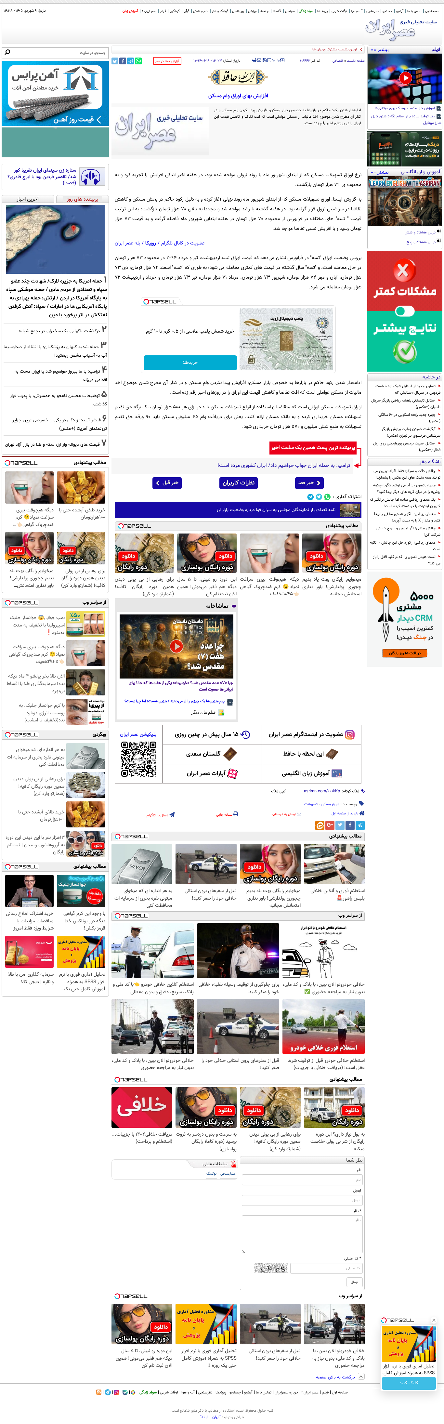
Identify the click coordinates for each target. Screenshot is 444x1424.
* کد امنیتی (352, 1258)
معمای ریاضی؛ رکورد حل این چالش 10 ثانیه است (405, 546)
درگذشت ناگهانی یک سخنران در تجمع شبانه (59, 331)
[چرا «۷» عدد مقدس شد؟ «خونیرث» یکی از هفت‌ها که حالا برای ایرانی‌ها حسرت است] (176, 646)
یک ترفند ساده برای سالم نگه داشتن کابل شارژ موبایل (406, 120)
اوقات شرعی (339, 11)
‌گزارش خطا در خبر (167, 61)
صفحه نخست (356, 61)
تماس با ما (414, 11)
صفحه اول (431, 11)
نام (359, 1170)
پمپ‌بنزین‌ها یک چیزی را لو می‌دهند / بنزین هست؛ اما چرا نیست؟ (174, 701)
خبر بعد (306, 483)
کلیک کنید (408, 1383)
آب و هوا (356, 11)
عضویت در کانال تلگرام (183, 243)
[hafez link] (238, 77)
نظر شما (354, 1160)
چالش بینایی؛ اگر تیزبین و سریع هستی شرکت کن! (408, 531)
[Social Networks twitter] (319, 497)
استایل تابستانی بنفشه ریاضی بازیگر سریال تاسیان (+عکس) (405, 404)
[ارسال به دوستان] (259, 60)
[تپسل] (146, 301)
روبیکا (150, 243)
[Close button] (434, 1320)
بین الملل (238, 11)
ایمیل (357, 1190)
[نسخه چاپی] (254, 60)
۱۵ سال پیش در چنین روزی (207, 734)
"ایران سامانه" (210, 1417)
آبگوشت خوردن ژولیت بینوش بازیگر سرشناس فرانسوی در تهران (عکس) (411, 432)
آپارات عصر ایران (206, 773)
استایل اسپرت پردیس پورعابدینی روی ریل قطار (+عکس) (406, 447)
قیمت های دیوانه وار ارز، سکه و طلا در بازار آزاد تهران (52, 445)
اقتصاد (277, 11)
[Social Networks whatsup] (327, 497)
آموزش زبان (130, 11)
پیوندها (220, 1392)
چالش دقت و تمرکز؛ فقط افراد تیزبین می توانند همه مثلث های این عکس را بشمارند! (406, 474)
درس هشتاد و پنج (422, 242)
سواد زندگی (306, 11)
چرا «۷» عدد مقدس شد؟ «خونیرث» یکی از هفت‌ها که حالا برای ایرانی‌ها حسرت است (181, 686)
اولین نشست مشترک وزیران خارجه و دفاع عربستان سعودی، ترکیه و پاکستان (302, 49)
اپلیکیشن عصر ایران (138, 734)
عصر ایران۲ (310, 1392)
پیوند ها (322, 11)
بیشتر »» (380, 49)
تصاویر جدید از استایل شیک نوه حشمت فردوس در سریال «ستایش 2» (407, 389)
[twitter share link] (114, 61)
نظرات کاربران (239, 483)
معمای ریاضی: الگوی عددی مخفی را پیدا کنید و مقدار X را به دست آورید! (407, 517)
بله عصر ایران (127, 243)
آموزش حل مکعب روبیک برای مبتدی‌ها (405, 109)
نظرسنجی (372, 11)
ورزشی (252, 11)
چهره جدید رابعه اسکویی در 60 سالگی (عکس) (409, 418)
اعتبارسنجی (228, 1174)
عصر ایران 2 (149, 11)
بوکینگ (211, 1174)
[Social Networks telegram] (310, 497)
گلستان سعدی (203, 754)
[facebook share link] (122, 61)
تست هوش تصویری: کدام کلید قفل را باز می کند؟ (406, 560)
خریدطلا (190, 362)
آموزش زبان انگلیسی (306, 773)
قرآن (186, 11)
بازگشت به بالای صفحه (336, 1377)
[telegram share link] (130, 61)
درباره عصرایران (286, 1392)
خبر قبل (170, 483)
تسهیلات (311, 804)
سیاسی (290, 11)
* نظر (357, 1211)
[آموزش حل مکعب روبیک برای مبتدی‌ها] (405, 79)
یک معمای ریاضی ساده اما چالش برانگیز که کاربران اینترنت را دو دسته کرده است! (405, 503)
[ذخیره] (264, 60)
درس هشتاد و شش (421, 233)
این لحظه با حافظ (303, 754)
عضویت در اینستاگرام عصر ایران (306, 734)
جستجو (387, 11)
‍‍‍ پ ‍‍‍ (276, 59)
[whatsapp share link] (138, 61)
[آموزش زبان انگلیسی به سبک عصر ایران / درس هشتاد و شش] (405, 201)
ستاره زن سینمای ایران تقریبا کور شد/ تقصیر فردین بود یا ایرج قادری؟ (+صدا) (41, 177)
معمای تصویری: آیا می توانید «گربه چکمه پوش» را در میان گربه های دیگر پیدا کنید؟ (406, 488)
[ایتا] (319, 825)
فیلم (163, 11)
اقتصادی (338, 61)
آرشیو (399, 11)
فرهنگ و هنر (220, 11)
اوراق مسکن (330, 804)
